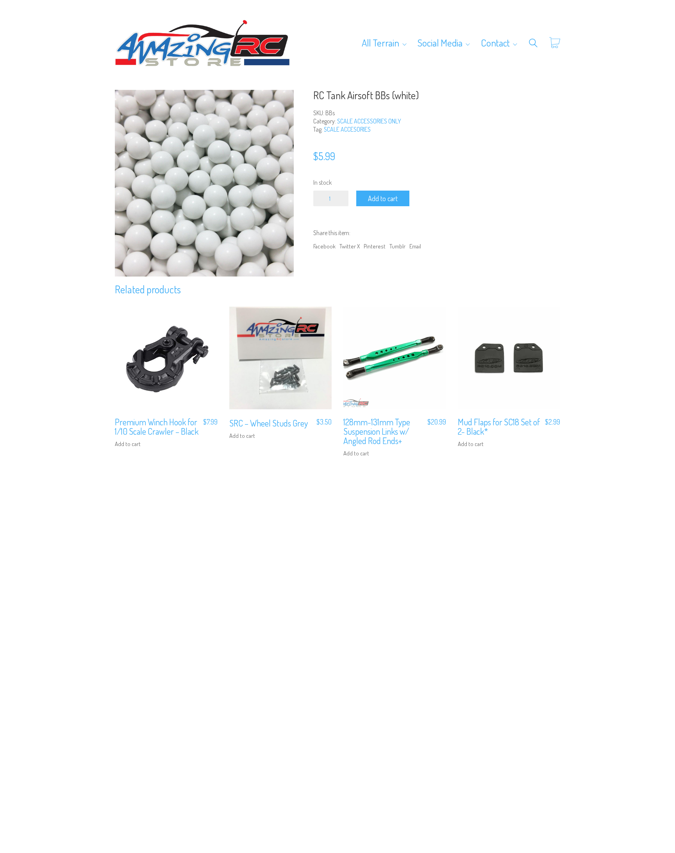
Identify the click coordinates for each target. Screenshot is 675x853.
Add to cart (383, 198)
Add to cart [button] (128, 444)
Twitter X (349, 246)
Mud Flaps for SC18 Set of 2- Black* (499, 426)
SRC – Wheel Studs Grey (268, 423)
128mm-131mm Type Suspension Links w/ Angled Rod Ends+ (376, 431)
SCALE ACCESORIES (347, 129)
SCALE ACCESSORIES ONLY (369, 121)
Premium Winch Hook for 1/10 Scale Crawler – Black (156, 426)
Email (415, 246)
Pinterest (375, 246)
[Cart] (554, 43)
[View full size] (125, 102)
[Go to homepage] (203, 43)
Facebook (324, 246)
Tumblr (397, 246)
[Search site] (533, 44)
